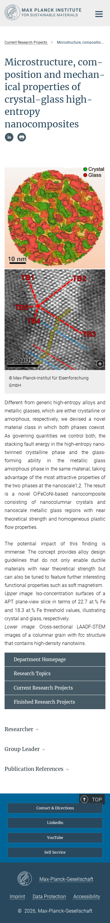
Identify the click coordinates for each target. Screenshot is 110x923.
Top (97, 800)
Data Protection (49, 896)
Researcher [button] (20, 729)
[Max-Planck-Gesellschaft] (28, 879)
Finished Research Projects (44, 702)
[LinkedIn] (9, 137)
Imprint (17, 896)
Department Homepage (40, 659)
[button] (100, 364)
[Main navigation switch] (99, 14)
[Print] (21, 137)
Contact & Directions (55, 808)
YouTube (55, 837)
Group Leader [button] (23, 749)
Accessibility (86, 896)
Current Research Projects (43, 688)
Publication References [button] (35, 769)
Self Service (55, 852)
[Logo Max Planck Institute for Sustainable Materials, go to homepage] (43, 12)
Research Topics (32, 673)
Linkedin (55, 822)
